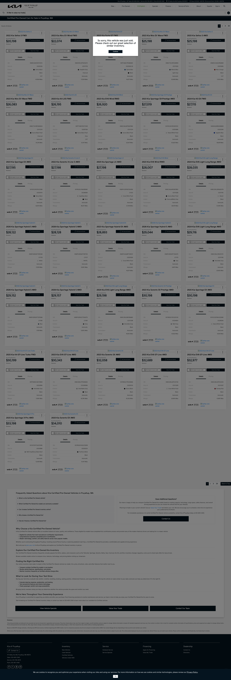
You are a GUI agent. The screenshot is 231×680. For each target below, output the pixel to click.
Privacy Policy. (192, 672)
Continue (115, 51)
